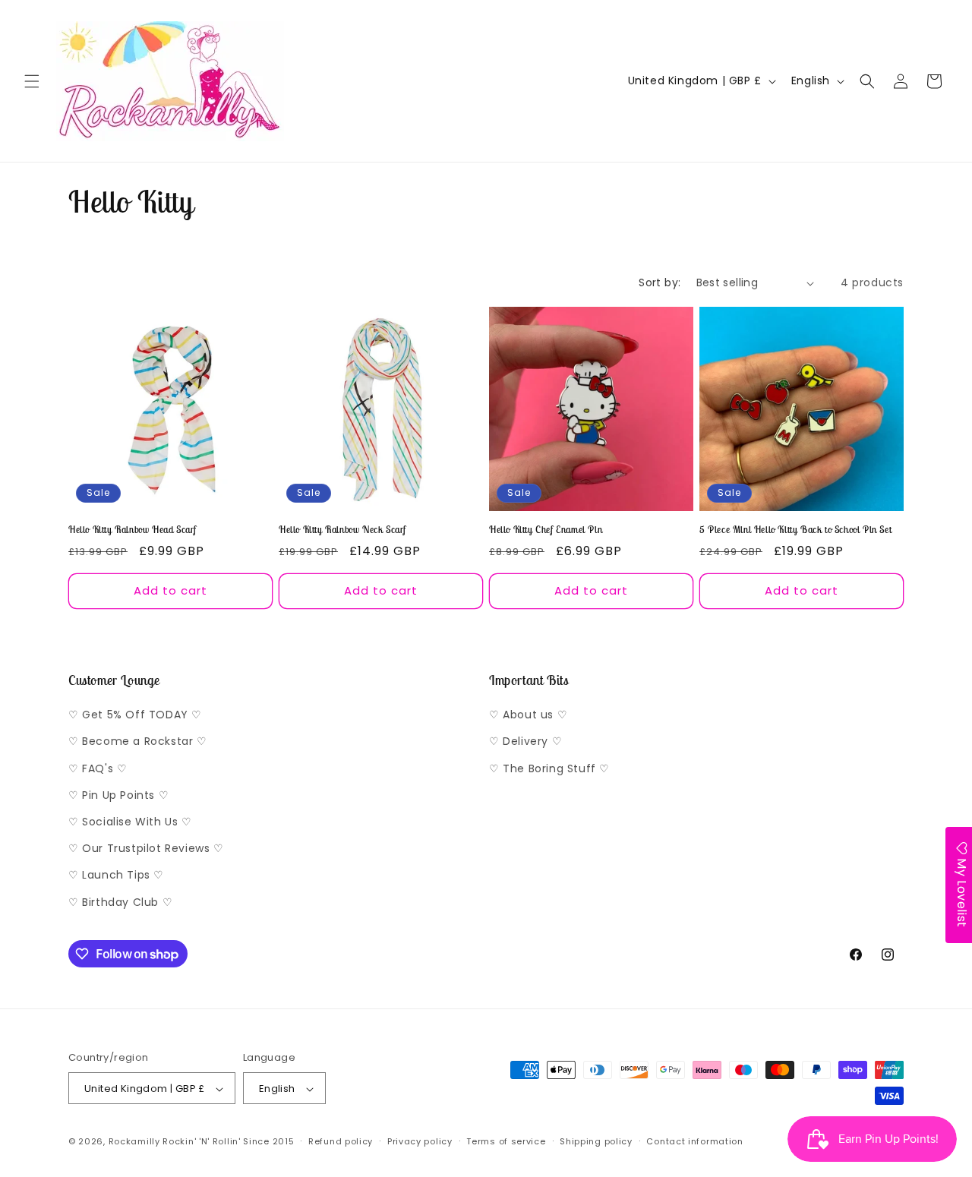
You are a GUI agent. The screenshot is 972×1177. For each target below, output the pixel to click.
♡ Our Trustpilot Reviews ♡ (146, 849)
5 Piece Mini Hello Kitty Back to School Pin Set (795, 530)
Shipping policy (596, 1141)
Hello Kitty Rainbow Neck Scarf (342, 530)
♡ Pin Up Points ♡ (118, 795)
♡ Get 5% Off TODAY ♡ (135, 715)
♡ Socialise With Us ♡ (130, 821)
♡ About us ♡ (528, 715)
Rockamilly (134, 1142)
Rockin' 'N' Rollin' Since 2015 (228, 1142)
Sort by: (659, 282)
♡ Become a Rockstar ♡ (137, 741)
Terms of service (505, 1141)
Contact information (694, 1141)
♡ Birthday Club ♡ (120, 902)
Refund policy (340, 1141)
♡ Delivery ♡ (525, 741)
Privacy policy (420, 1141)
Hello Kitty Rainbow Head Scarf (132, 530)
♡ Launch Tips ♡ (116, 875)
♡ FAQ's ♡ (97, 768)
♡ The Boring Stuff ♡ (549, 768)
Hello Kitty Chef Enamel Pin (545, 530)
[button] (32, 81)
